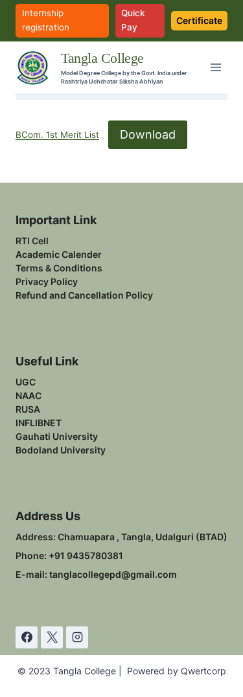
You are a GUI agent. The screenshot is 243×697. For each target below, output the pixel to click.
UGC (26, 381)
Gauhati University (57, 436)
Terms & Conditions (59, 267)
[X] (52, 637)
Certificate (199, 20)
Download (148, 134)
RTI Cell (32, 240)
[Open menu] (215, 68)
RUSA (28, 409)
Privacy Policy (47, 281)
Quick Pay (133, 20)
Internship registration (45, 20)
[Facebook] (27, 637)
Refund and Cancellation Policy (84, 295)
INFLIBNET (39, 422)
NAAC (28, 395)
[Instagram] (77, 637)
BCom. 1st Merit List (57, 135)
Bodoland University (61, 449)
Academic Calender (59, 254)
